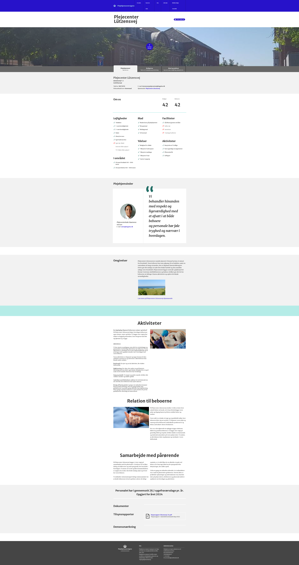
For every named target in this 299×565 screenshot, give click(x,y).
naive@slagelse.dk (127, 226)
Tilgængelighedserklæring (145, 559)
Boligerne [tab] (149, 69)
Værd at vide (148, 5)
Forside (139, 3)
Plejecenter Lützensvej (153, 88)
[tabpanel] (149, 306)
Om (158, 3)
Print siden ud (180, 19)
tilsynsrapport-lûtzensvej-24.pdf (165, 515)
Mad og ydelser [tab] (174, 69)
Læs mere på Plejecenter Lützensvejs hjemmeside (155, 298)
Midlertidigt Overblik (175, 5)
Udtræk (165, 3)
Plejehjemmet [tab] (125, 69)
